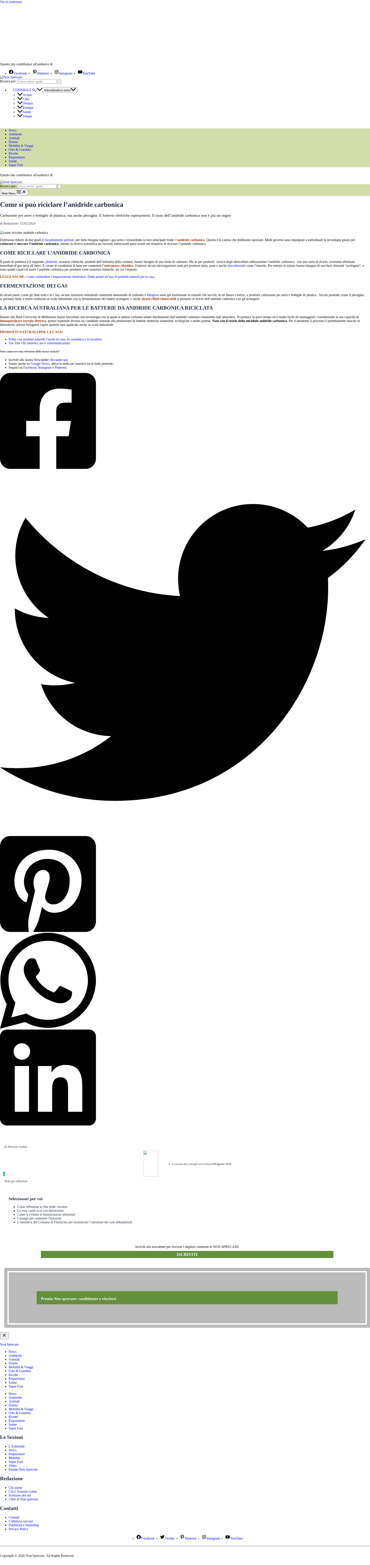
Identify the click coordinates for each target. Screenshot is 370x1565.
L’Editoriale (17, 1446)
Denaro (28, 103)
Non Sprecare (9, 1344)
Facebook (30, 367)
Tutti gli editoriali (15, 1181)
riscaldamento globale (59, 240)
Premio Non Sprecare (23, 1469)
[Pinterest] (183, 884)
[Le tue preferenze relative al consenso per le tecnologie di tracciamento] (4, 1174)
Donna (13, 142)
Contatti (14, 1517)
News (12, 130)
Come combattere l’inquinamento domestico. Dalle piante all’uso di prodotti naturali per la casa (90, 277)
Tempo (27, 116)
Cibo (26, 99)
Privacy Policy (18, 1529)
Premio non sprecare (21, 1265)
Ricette (13, 153)
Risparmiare (17, 157)
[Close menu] (4, 1335)
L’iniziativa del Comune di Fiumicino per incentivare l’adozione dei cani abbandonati (74, 1222)
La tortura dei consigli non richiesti (192, 1164)
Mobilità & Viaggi (21, 146)
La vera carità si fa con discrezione (40, 1210)
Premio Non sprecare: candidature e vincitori (78, 1299)
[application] (39, 90)
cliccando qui (58, 360)
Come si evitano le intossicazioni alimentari (46, 1214)
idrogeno (153, 295)
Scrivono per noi (20, 1495)
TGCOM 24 (66, 64)
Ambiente (15, 134)
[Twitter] (183, 653)
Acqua (27, 95)
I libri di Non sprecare (23, 1499)
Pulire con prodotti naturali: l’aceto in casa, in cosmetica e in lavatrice (55, 339)
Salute (27, 112)
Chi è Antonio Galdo (23, 1491)
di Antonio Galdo (15, 1146)
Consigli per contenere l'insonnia (39, 1218)
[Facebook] (183, 421)
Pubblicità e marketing (24, 1525)
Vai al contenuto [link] (11, 2)
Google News (40, 363)
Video (13, 1465)
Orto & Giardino (20, 149)
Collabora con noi (21, 1521)
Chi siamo (15, 1487)
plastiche (51, 262)
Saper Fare (16, 165)
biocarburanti (236, 265)
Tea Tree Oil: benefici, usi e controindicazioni (39, 343)
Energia (28, 107)
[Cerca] (59, 81)
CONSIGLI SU (25, 90)
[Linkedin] (183, 1078)
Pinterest (60, 367)
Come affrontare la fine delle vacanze (42, 1207)
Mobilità (14, 1458)
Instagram (45, 367)
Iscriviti (187, 1254)
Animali (14, 138)
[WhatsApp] (183, 981)
